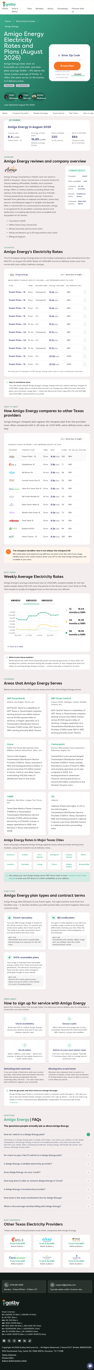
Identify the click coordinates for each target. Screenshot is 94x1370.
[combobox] (72, 275)
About (50, 8)
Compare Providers (20, 113)
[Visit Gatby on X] (9, 1341)
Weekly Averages (41, 113)
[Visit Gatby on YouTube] (19, 1341)
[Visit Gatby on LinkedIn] (25, 1341)
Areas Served (58, 113)
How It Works (15, 10)
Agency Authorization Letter (14, 1361)
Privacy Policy (8, 1358)
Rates (4, 113)
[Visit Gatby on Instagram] (14, 1341)
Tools (29, 8)
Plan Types (73, 113)
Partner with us (78, 10)
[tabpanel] (47, 626)
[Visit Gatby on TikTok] (30, 1341)
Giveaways (62, 8)
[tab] (16, 600)
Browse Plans (67, 66)
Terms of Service (9, 1355)
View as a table (16, 647)
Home (5, 8)
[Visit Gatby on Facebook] (4, 1341)
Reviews (39, 8)
